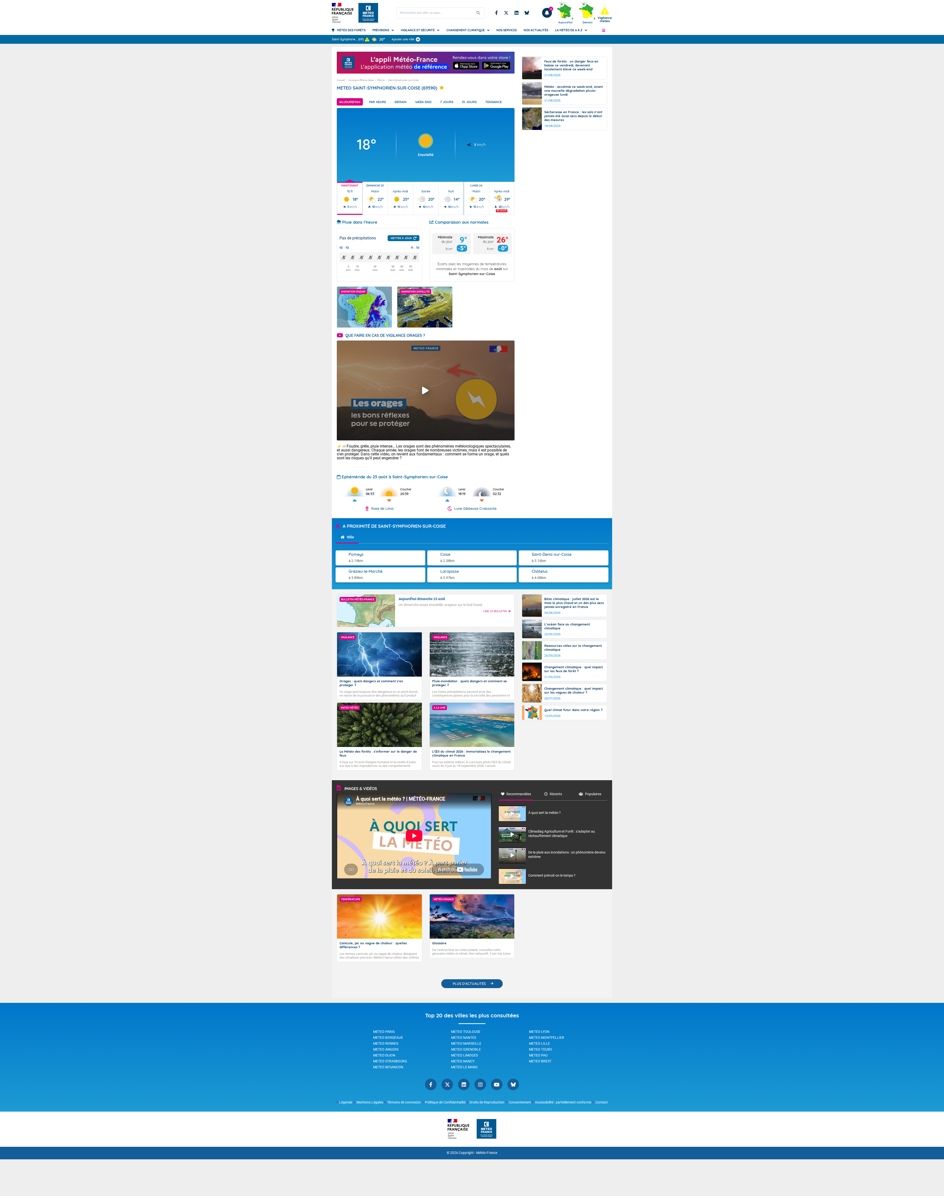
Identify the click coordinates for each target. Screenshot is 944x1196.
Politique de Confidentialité (445, 1102)
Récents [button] (556, 794)
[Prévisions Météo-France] (368, 13)
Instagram (480, 1084)
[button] (603, 30)
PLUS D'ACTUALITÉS (469, 983)
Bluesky (527, 13)
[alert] (604, 15)
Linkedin (516, 13)
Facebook (496, 13)
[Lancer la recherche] (478, 12)
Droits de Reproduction (487, 1102)
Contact (601, 1102)
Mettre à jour (401, 238)
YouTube (496, 1084)
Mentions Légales (369, 1102)
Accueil (341, 80)
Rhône (380, 80)
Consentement (520, 1102)
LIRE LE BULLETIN (495, 611)
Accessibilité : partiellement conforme (563, 1102)
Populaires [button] (593, 794)
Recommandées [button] (518, 794)
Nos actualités (536, 30)
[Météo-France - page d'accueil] (486, 1129)
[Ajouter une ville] (418, 39)
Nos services (506, 30)
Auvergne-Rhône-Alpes (361, 80)
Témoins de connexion (404, 1102)
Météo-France (486, 1153)
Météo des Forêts (351, 30)
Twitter (506, 13)
